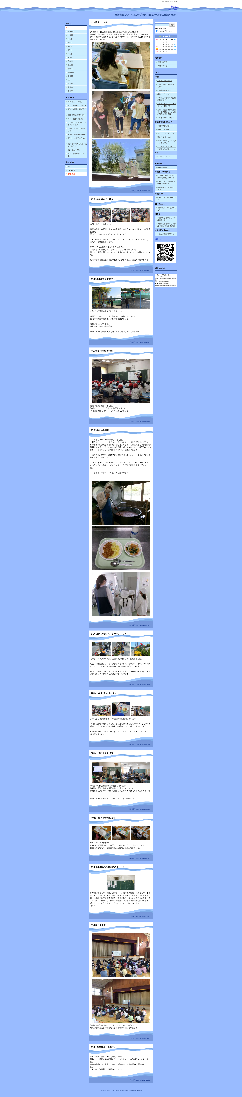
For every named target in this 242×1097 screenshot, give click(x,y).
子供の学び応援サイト (165, 126)
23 (166, 49)
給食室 (70, 69)
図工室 (70, 65)
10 (169, 44)
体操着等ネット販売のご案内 (166, 188)
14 (160, 47)
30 (166, 51)
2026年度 (71, 170)
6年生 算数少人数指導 (77, 134)
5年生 (70, 54)
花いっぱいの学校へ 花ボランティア (77, 124)
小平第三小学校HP (164, 81)
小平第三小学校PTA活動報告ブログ (166, 99)
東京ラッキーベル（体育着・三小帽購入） (166, 105)
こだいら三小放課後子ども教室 (166, 86)
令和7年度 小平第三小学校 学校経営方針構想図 (166, 225)
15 (163, 47)
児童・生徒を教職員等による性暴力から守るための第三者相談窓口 (166, 112)
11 (172, 44)
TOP (69, 28)
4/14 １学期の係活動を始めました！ (77, 145)
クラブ (70, 91)
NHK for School (163, 130)
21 (160, 49)
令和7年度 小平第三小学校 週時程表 (166, 183)
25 (172, 49)
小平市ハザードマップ (165, 118)
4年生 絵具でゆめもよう (77, 139)
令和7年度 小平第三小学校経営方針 (166, 219)
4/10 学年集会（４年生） (76, 155)
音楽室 (70, 61)
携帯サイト (159, 239)
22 (163, 49)
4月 (69, 167)
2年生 (70, 43)
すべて (170, 31)
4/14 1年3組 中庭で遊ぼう (77, 110)
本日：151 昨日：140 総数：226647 (173, 7)
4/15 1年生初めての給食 (77, 105)
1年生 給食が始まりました (77, 129)
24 (169, 49)
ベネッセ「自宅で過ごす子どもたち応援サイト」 (166, 148)
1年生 (70, 39)
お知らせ (71, 31)
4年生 (70, 50)
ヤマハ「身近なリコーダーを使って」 (166, 142)
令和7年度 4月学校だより (166, 199)
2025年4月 (166, 36)
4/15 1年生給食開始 (75, 119)
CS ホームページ (163, 157)
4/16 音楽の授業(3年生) (76, 115)
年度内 (161, 31)
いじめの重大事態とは (165, 234)
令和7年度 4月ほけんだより (166, 209)
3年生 (70, 46)
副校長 (70, 84)
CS (69, 80)
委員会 (70, 87)
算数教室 (71, 72)
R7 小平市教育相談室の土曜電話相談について (166, 177)
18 (172, 47)
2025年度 (71, 174)
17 (169, 47)
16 (166, 47)
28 (160, 51)
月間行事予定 (162, 62)
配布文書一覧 (162, 167)
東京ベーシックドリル (165, 133)
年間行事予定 (162, 66)
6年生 (70, 57)
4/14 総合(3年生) (74, 150)
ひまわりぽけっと (164, 137)
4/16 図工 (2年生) (75, 102)
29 (163, 51)
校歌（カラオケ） (164, 94)
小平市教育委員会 (164, 90)
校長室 (70, 35)
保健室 (70, 76)
